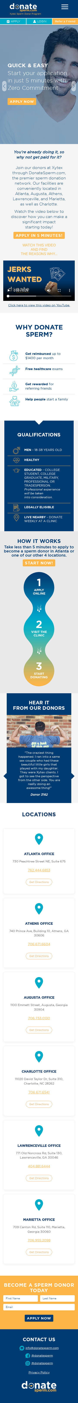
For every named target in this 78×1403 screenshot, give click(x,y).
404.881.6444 (39, 1166)
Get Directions (39, 881)
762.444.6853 (39, 870)
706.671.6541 (39, 1092)
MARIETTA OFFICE (39, 1219)
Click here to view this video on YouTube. (39, 305)
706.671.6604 (39, 944)
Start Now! (39, 563)
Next (74, 86)
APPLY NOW (22, 101)
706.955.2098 (39, 1240)
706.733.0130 (39, 1018)
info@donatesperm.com (42, 1347)
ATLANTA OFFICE (39, 854)
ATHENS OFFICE (39, 923)
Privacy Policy (39, 1372)
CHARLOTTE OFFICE (39, 1071)
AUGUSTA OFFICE (39, 997)
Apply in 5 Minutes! (39, 235)
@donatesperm (42, 1363)
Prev (4, 86)
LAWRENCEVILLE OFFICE (39, 1145)
